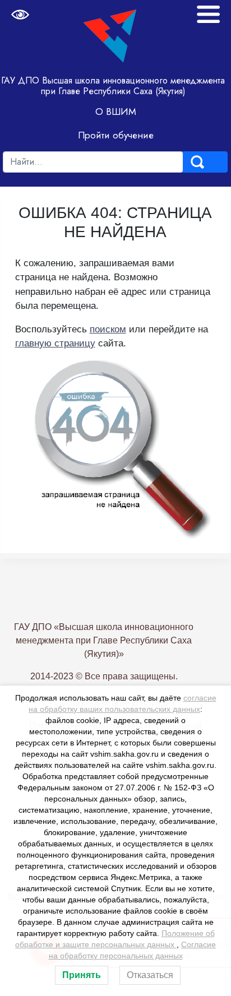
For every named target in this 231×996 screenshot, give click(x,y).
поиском (108, 329)
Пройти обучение (116, 135)
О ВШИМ (115, 111)
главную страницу (55, 343)
